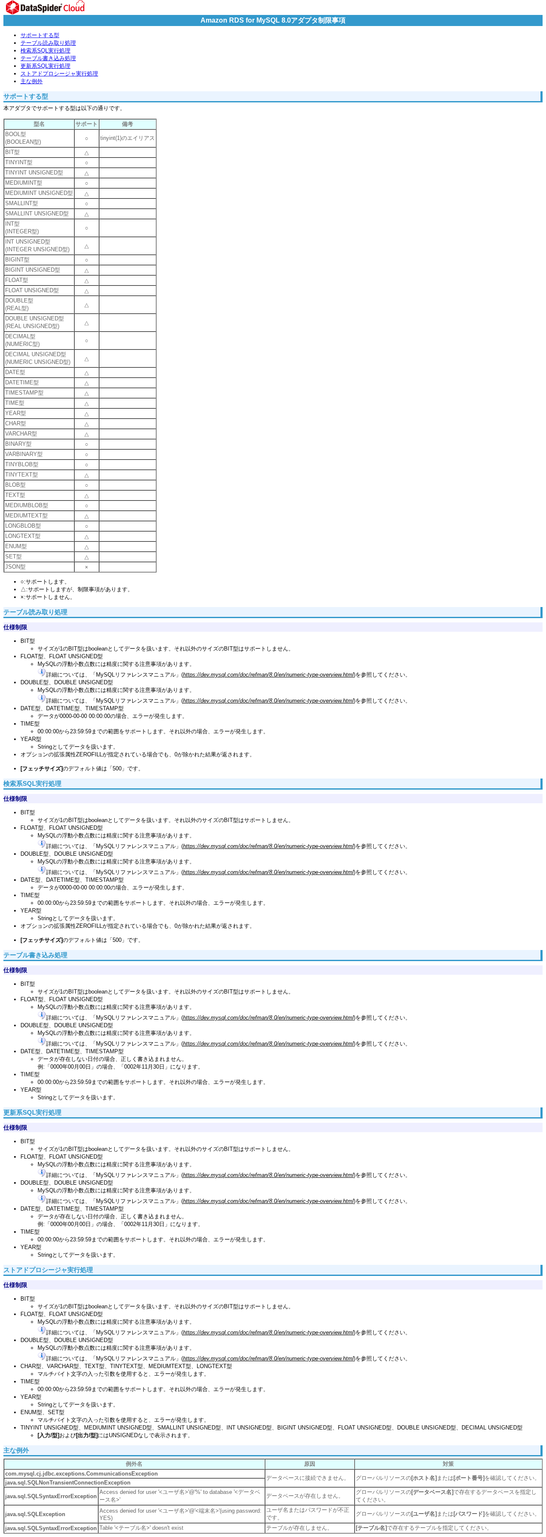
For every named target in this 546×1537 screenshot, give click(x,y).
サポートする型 (39, 35)
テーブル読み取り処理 (48, 43)
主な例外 (31, 81)
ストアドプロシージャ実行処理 (59, 73)
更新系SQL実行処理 (45, 66)
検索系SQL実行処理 (45, 50)
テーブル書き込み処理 (48, 58)
